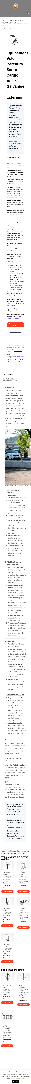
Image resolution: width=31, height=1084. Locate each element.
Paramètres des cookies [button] (19, 1078)
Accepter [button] (15, 1081)
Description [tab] (8, 375)
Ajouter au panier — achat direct (15, 336)
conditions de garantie (13, 318)
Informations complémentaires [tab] (10, 379)
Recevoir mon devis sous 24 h (15, 324)
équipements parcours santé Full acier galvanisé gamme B (15, 359)
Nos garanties (18, 351)
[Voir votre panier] (28, 14)
